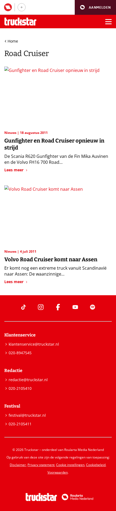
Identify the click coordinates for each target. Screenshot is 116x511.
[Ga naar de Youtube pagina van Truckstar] (75, 307)
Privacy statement (41, 465)
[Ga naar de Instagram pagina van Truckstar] (40, 307)
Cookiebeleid (95, 465)
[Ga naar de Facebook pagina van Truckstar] (58, 307)
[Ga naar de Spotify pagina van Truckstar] (92, 307)
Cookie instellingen (70, 465)
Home (13, 41)
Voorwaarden (57, 472)
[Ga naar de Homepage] (20, 22)
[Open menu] (108, 21)
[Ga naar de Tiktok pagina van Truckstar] (23, 307)
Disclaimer (18, 465)
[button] (95, 7)
